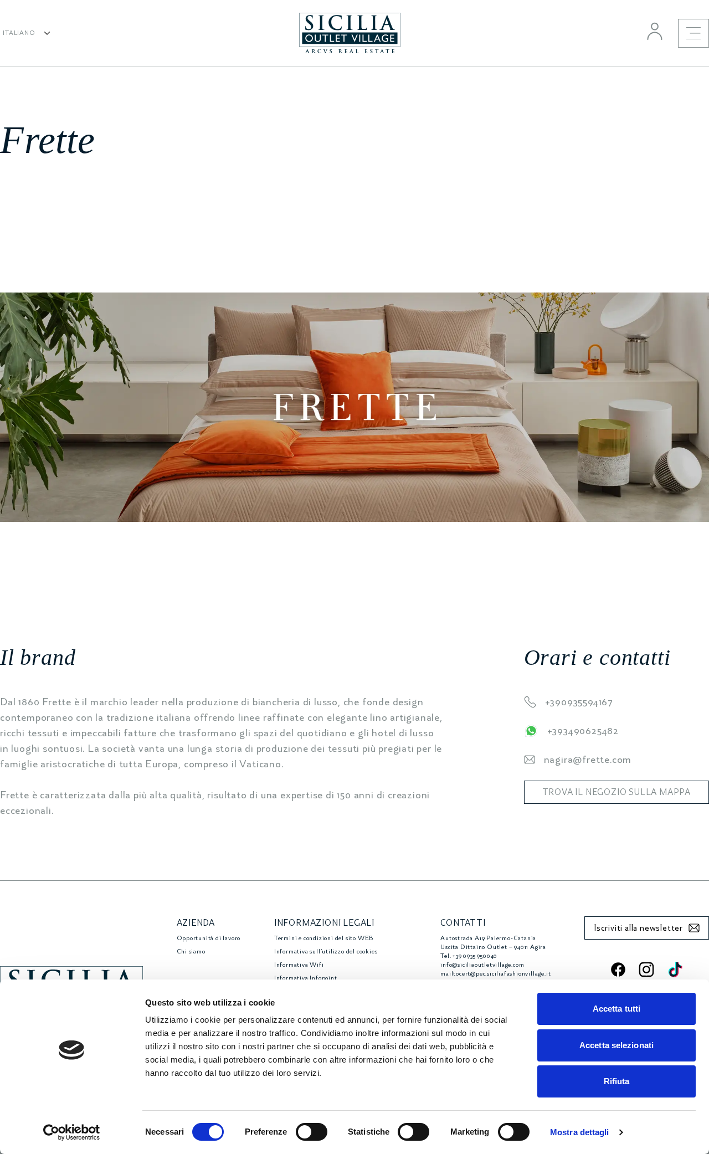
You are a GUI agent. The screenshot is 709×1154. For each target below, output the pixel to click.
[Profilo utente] (654, 31)
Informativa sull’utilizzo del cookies (326, 951)
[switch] (311, 1132)
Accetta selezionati (616, 1045)
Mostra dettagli (579, 1132)
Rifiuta (617, 1081)
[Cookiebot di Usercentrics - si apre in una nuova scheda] (71, 1132)
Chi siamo (191, 951)
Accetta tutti (616, 1008)
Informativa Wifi (299, 965)
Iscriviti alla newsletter (638, 928)
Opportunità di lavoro (209, 938)
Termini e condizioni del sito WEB (323, 938)
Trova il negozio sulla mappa (616, 792)
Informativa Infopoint (305, 978)
